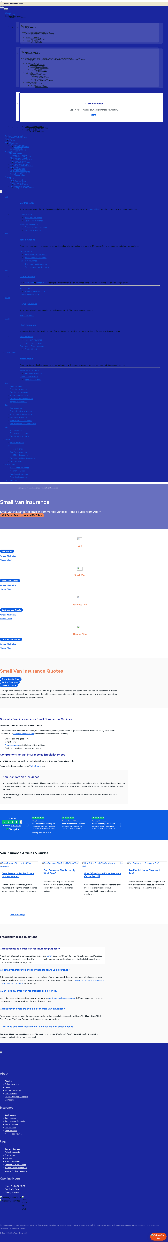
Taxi (6, 233)
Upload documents (38, 74)
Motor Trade (10, 352)
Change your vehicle (23, 159)
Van (6, 270)
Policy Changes (10, 682)
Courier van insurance (29, 294)
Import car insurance (29, 224)
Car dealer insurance (29, 376)
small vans (29, 283)
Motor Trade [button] (10, 464)
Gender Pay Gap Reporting (16, 1171)
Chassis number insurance (36, 227)
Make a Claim (36, 83)
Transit (49, 956)
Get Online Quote (11, 515)
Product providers (21, 184)
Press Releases (11, 1093)
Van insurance (26, 288)
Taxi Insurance (27, 239)
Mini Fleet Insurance (33, 343)
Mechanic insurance (33, 373)
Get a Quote (35, 766)
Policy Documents (12, 1152)
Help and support (16, 4)
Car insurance (26, 214)
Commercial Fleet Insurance (32, 346)
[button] (6, 9)
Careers (8, 1087)
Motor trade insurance (29, 370)
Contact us (9, 1100)
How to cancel (20, 181)
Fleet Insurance (28, 325)
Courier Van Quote (11, 639)
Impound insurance (33, 230)
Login (94, 115)
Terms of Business (12, 1149)
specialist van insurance (23, 733)
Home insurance (27, 315)
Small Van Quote (10, 581)
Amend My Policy (33, 515)
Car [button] (6, 383)
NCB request (19, 168)
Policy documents (42, 77)
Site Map (8, 1158)
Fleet (7, 319)
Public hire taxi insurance (35, 257)
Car (6, 196)
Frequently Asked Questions (16, 1097)
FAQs (6, 4)
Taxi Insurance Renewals (15, 1121)
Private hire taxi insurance (36, 254)
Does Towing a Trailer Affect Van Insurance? (18, 875)
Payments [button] (13, 143)
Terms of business (36, 131)
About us (8, 1081)
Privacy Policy (10, 1155)
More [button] (11, 178)
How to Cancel (41, 86)
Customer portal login (18, 137)
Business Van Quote (11, 610)
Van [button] (6, 427)
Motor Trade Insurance (14, 1134)
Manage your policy (22, 156)
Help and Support (12, 480)
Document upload (22, 162)
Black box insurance (33, 218)
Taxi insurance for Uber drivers (38, 267)
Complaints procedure (38, 128)
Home (7, 297)
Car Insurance (27, 202)
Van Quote (7, 551)
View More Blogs (17, 914)
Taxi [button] (6, 405)
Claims (12, 14)
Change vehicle (41, 68)
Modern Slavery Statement (16, 1168)
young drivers (94, 209)
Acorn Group (18, 1233)
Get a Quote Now (11, 679)
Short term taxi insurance (36, 264)
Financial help (36, 42)
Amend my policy (37, 64)
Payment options (37, 39)
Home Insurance (28, 303)
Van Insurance (27, 276)
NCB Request (41, 71)
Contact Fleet (31, 349)
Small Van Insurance (50, 488)
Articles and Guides (13, 1090)
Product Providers (12, 1161)
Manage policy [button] (15, 153)
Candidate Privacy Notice (15, 1165)
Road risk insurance (33, 380)
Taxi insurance (26, 251)
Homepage (22, 488)
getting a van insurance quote (62, 998)
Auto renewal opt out (44, 80)
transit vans (41, 283)
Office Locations (12, 1084)
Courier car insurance (34, 221)
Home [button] (7, 439)
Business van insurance (35, 291)
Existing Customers (17, 17)
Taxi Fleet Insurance (28, 261)
